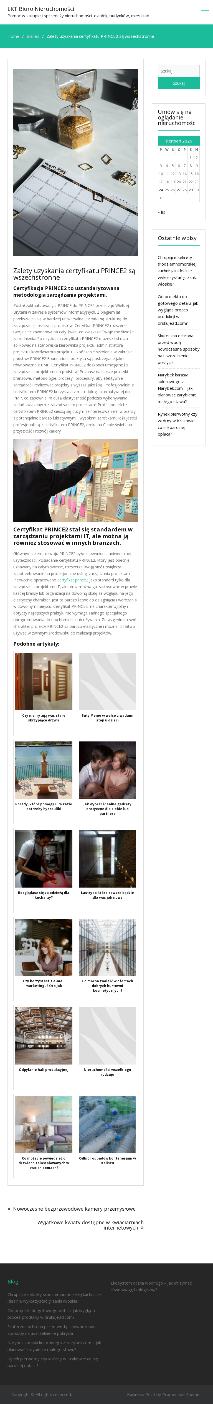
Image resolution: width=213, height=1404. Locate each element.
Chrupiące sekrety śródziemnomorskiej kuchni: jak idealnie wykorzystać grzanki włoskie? (177, 270)
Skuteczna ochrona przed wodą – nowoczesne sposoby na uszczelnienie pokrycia (179, 349)
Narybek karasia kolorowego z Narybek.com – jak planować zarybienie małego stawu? (177, 388)
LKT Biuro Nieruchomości (40, 9)
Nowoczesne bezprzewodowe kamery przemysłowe (74, 1208)
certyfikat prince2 (72, 580)
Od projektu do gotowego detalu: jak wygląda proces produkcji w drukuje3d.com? (178, 310)
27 (179, 190)
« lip (161, 212)
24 (161, 190)
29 (191, 190)
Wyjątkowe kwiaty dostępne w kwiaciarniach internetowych (90, 1225)
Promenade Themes (182, 1394)
